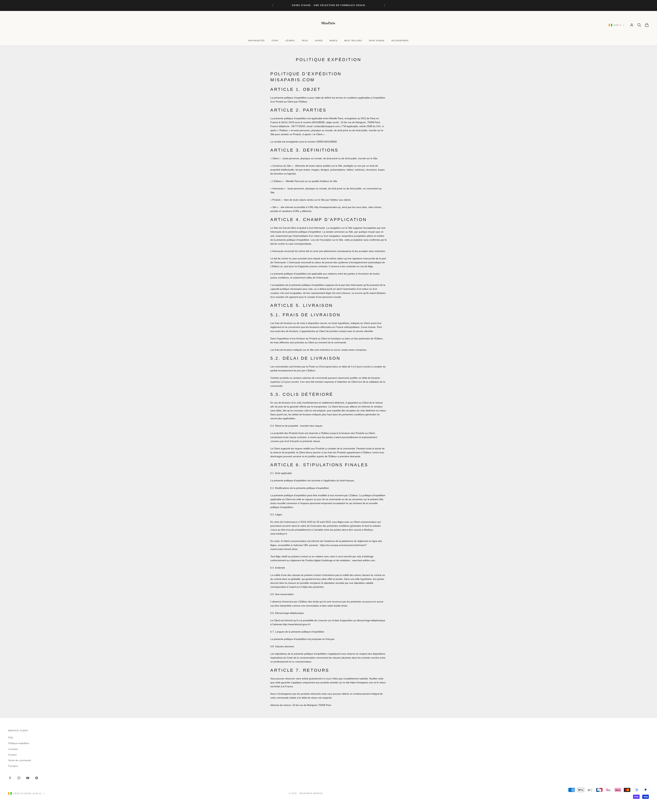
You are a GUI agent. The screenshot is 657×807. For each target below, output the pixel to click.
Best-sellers (353, 41)
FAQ (10, 737)
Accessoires (400, 41)
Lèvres (290, 41)
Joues (319, 41)
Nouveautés (256, 41)
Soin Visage (377, 41)
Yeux (305, 41)
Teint (275, 41)
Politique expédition (18, 743)
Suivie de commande (19, 760)
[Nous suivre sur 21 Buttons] (36, 778)
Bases (333, 41)
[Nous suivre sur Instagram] (19, 778)
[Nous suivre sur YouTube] (27, 778)
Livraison (13, 749)
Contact (12, 754)
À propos (13, 766)
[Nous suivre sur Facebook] (10, 778)
